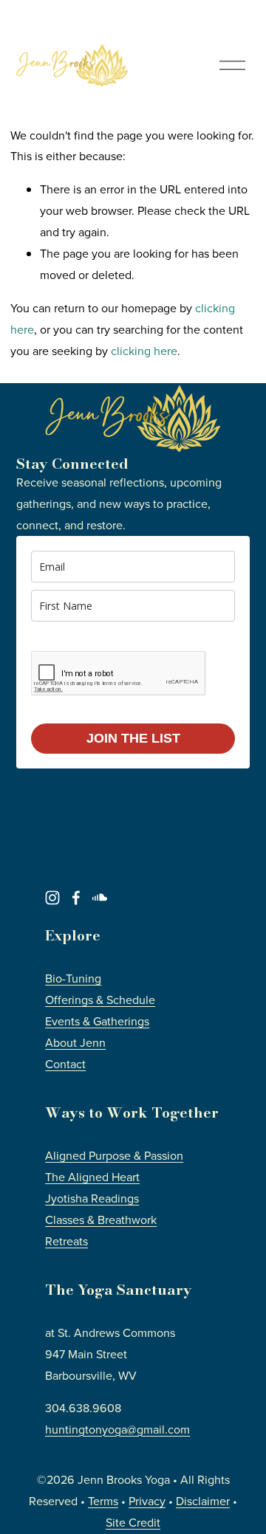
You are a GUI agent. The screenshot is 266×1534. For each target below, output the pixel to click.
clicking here (144, 351)
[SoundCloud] (99, 897)
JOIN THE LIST (133, 738)
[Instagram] (52, 897)
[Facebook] (76, 897)
